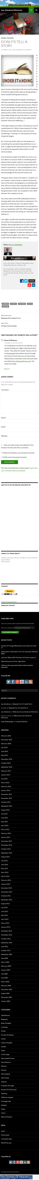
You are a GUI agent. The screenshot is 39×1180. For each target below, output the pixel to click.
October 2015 (6, 802)
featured (22, 303)
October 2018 (6, 763)
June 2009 (4, 958)
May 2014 (4, 868)
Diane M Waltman (10, 340)
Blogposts (4, 1019)
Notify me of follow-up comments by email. (19, 453)
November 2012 (6, 935)
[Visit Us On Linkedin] (26, 681)
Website (4, 436)
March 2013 (5, 923)
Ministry (4, 1066)
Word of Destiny (6, 1117)
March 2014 (5, 876)
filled (30, 303)
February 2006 (6, 985)
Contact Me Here (21, 721)
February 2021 (6, 736)
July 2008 (4, 974)
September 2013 (6, 900)
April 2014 (4, 872)
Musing (3, 38)
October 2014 (6, 849)
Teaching (10, 38)
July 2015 (4, 814)
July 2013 (4, 907)
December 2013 (6, 888)
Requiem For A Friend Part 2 (22, 704)
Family (3, 1039)
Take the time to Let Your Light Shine (13, 661)
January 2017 (5, 775)
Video (3, 1109)
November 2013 (6, 892)
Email (3, 427)
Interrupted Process (8, 1058)
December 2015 (6, 794)
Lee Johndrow (18, 50)
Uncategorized (6, 1101)
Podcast (3, 1082)
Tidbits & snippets (7, 1097)
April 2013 (4, 919)
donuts (13, 303)
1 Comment (28, 50)
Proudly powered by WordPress (10, 1172)
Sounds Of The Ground (8, 1089)
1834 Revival (5, 1015)
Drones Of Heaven (7, 1035)
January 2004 (5, 1001)
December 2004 (6, 997)
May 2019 (4, 755)
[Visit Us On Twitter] (8, 681)
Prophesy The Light (7, 1086)
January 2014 (5, 884)
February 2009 (6, 966)
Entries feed (5, 1135)
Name (3, 418)
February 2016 (6, 786)
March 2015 (5, 829)
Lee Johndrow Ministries (11, 10)
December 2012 (6, 931)
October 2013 (6, 896)
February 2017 (6, 771)
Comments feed (6, 1139)
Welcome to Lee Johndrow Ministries (25, 712)
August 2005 (5, 993)
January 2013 (5, 927)
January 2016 (5, 790)
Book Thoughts (6, 1023)
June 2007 (4, 978)
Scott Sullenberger (7, 721)
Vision (3, 1113)
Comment (5, 390)
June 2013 (4, 911)
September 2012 (6, 943)
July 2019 (4, 747)
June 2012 (4, 946)
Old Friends (5, 1078)
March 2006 (5, 982)
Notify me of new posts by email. (15, 457)
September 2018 (6, 767)
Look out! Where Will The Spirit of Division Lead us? (18, 657)
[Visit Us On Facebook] (13, 681)
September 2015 (6, 806)
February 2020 (6, 743)
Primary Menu (36, 10)
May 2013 (4, 915)
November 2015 (6, 798)
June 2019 (4, 751)
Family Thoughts (6, 1043)
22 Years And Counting (8, 324)
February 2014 (6, 880)
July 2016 (4, 779)
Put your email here (7, 628)
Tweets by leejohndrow (9, 602)
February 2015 (6, 833)
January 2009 (5, 970)
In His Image (5, 1054)
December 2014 (6, 841)
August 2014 (5, 857)
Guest (3, 1050)
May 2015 (4, 822)
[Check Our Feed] (30, 681)
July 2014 (4, 861)
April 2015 (4, 825)
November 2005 (6, 989)
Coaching (4, 1027)
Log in (3, 1131)
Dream (3, 1031)
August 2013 (5, 903)
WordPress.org (6, 1143)
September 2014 (6, 853)
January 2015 (5, 837)
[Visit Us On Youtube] (22, 681)
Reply (8, 369)
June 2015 (4, 818)
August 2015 (5, 810)
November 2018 (6, 759)
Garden (3, 1047)
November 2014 (6, 845)
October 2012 (6, 939)
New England (5, 1074)
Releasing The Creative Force (10, 317)
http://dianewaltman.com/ (21, 361)
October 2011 (6, 950)
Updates (4, 1105)
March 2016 (5, 782)
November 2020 (6, 740)
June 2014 (4, 864)
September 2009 (6, 954)
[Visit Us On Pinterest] (17, 681)
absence (5, 303)
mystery (5, 306)
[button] (19, 24)
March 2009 (5, 962)
